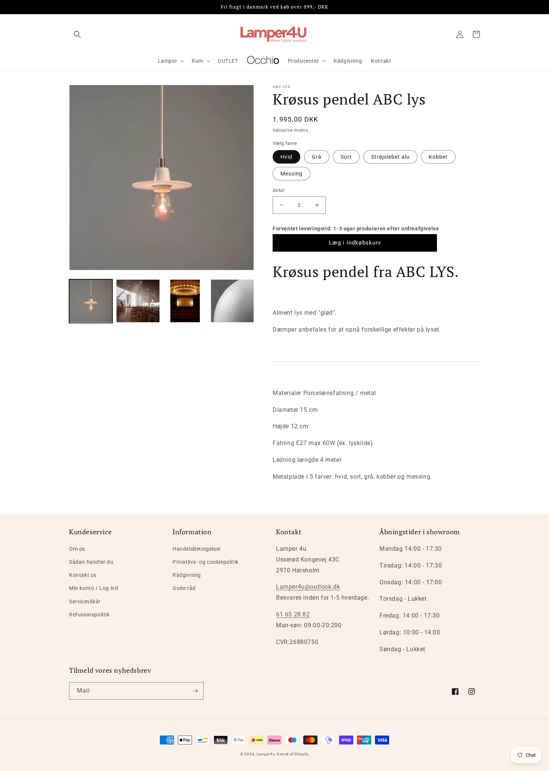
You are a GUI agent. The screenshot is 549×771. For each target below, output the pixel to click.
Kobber (438, 157)
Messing (291, 174)
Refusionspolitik (89, 615)
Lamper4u (266, 754)
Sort (346, 157)
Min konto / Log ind (93, 588)
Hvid (286, 157)
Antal (278, 190)
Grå (317, 157)
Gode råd (184, 588)
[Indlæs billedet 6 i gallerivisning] (232, 301)
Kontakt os (83, 575)
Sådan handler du (91, 562)
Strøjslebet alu (390, 157)
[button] (77, 34)
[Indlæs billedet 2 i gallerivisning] (137, 301)
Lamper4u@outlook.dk (308, 586)
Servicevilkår (85, 601)
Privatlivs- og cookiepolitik (206, 562)
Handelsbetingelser (197, 549)
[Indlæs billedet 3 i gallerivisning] (185, 301)
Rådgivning (187, 575)
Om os (77, 549)
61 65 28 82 (293, 614)
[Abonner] (195, 691)
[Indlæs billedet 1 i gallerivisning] (90, 301)
